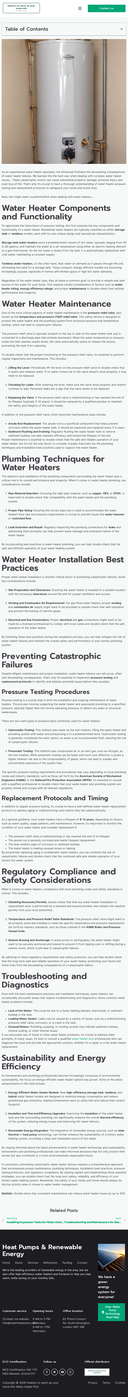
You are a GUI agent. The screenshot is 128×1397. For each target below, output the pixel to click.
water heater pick (83, 1038)
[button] (80, 8)
